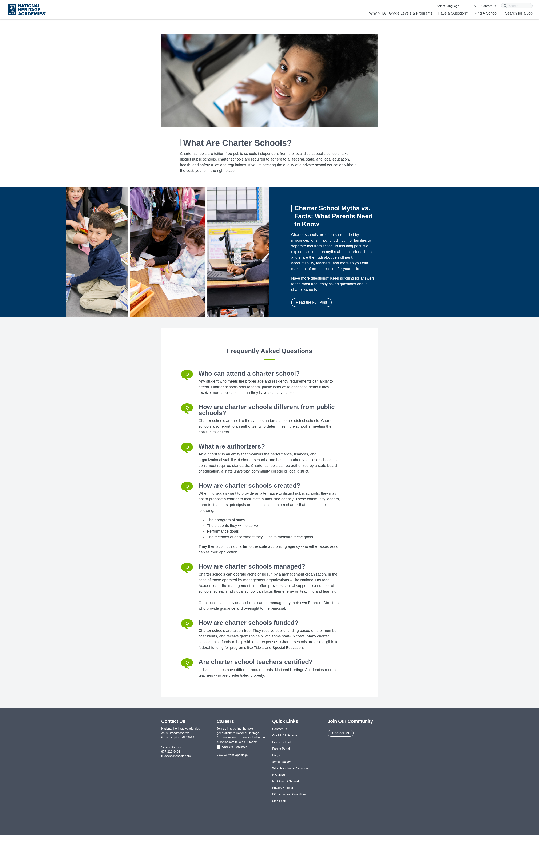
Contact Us (488, 6)
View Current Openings (232, 755)
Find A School (486, 13)
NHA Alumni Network (286, 781)
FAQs (276, 755)
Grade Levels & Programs (410, 13)
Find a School (281, 742)
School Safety (281, 761)
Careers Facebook (234, 746)
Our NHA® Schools (285, 735)
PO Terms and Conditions (289, 794)
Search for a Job (519, 13)
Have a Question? (453, 13)
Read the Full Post (311, 302)
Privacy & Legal (282, 787)
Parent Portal (281, 748)
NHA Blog (278, 774)
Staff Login (279, 800)
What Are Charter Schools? (290, 768)
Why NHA (377, 13)
